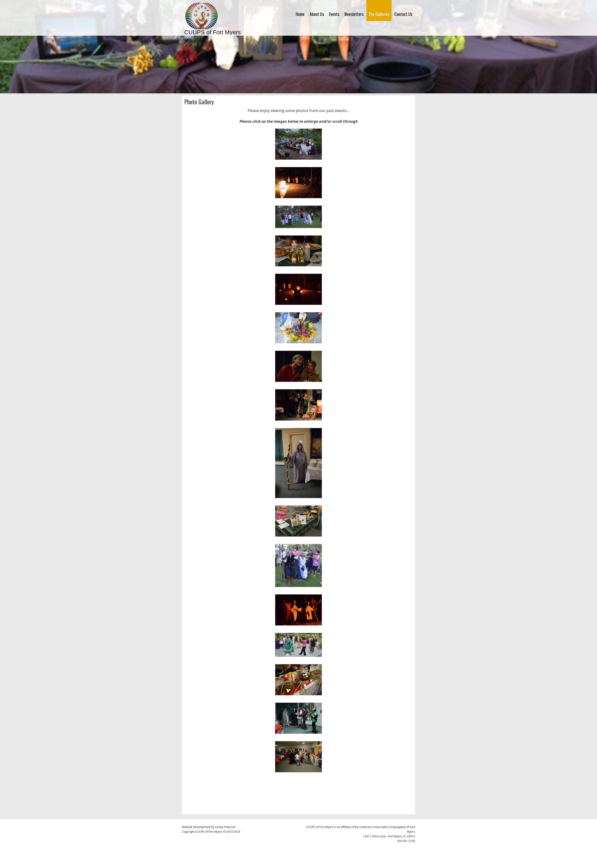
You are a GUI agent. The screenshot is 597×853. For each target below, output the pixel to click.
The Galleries (379, 14)
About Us (317, 14)
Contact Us (403, 14)
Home (300, 14)
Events (334, 14)
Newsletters (354, 14)
